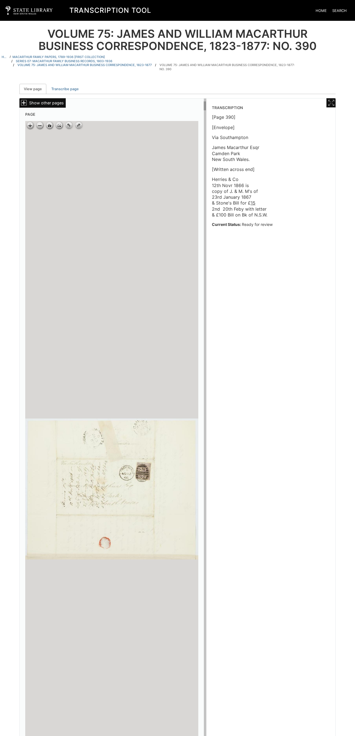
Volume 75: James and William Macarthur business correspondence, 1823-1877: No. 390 (227, 67)
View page (35, 89)
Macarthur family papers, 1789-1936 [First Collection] (58, 57)
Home (321, 10)
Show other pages (46, 102)
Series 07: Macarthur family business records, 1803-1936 (64, 61)
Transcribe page (65, 89)
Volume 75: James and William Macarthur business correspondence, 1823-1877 (84, 65)
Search (339, 10)
